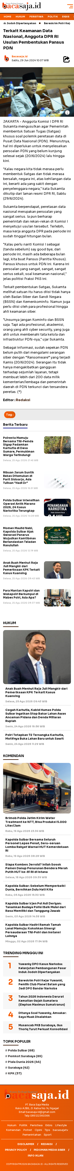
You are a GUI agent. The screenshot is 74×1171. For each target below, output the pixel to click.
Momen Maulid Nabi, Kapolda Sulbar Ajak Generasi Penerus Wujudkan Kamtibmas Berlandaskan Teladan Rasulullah (19, 536)
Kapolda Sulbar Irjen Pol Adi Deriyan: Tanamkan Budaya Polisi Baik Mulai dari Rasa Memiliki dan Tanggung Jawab (35, 907)
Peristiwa (36, 16)
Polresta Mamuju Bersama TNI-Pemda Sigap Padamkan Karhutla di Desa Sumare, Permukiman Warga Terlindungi (18, 446)
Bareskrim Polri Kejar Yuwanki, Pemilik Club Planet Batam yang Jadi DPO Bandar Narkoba (41, 984)
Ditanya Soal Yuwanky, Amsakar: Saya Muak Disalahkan (42, 1015)
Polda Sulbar (21, 1050)
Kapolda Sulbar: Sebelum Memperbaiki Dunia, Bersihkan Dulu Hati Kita (35, 887)
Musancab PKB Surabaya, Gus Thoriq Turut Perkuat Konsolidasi (43, 1027)
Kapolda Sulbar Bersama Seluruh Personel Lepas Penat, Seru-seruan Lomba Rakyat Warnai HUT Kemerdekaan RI (36, 845)
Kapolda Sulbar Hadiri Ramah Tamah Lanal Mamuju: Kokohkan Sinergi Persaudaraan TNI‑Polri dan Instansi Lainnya (33, 930)
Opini (38, 1130)
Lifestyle (61, 1125)
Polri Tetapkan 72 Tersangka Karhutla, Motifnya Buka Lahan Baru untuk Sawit (34, 736)
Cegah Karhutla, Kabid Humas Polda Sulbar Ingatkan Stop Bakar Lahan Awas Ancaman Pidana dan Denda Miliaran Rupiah (35, 715)
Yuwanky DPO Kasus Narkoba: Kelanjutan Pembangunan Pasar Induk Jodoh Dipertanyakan (42, 968)
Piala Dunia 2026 (24, 1062)
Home (7, 16)
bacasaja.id (20, 56)
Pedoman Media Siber (49, 1149)
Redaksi (47, 1144)
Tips (47, 1130)
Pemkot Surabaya (25, 1056)
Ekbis (65, 16)
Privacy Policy (16, 1149)
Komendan (13, 1130)
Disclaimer (25, 1144)
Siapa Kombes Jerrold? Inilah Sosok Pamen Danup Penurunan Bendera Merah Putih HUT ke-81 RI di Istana (36, 868)
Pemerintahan (31, 1134)
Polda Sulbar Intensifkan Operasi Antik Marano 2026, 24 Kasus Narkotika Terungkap (21, 506)
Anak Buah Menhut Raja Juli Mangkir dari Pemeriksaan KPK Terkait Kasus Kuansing (21, 568)
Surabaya (18, 1067)
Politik (53, 16)
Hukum (20, 16)
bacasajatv (60, 1130)
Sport (48, 1134)
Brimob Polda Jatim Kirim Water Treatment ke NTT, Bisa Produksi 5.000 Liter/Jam (36, 821)
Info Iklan (35, 1155)
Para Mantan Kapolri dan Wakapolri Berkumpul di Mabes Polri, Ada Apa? (21, 594)
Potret (27, 1130)
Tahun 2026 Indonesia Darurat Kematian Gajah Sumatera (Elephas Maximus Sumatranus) (41, 1000)
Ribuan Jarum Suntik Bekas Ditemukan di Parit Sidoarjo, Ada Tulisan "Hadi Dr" (18, 478)
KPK (15, 1073)
